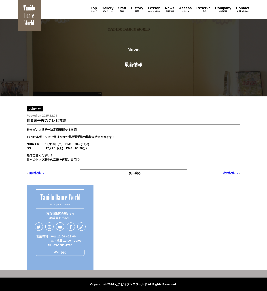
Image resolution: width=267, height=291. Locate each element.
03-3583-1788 (61, 245)
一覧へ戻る (133, 173)
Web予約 (60, 252)
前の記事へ (36, 173)
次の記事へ (230, 173)
